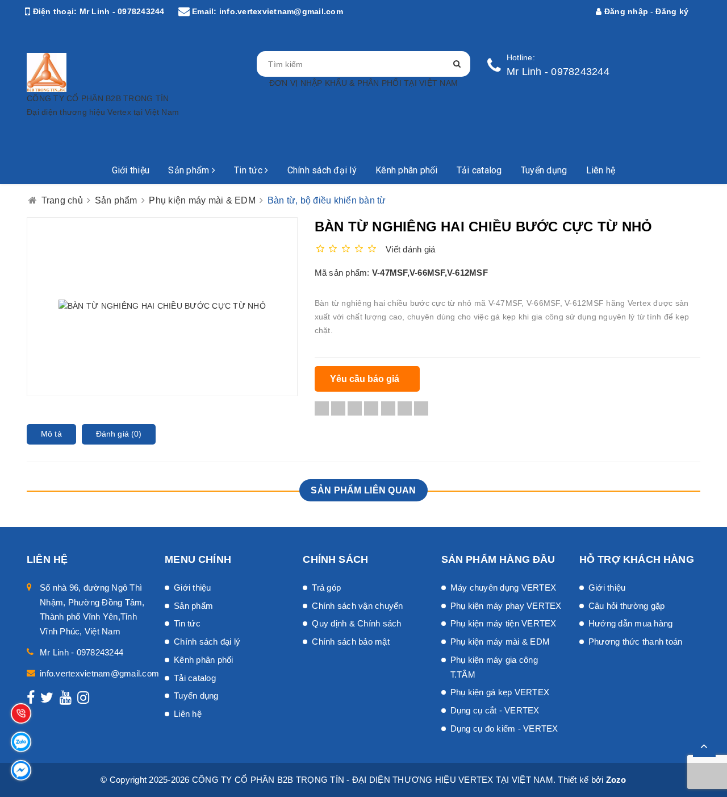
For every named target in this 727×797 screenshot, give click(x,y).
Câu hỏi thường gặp (626, 606)
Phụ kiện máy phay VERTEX (506, 606)
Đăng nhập (625, 11)
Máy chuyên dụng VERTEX (503, 587)
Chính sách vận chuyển (357, 606)
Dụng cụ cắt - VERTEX (495, 710)
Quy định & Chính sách (356, 623)
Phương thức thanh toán (635, 641)
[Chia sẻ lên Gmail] (388, 408)
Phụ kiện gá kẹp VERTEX (500, 692)
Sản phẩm (189, 170)
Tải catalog (479, 170)
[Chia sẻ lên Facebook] (322, 408)
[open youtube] (66, 699)
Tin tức (249, 170)
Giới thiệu (131, 170)
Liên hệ (601, 170)
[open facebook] (31, 699)
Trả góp (326, 587)
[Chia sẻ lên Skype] (405, 408)
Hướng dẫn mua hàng (630, 623)
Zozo (616, 779)
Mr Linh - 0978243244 (122, 11)
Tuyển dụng (544, 170)
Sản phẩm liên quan (363, 490)
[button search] (457, 64)
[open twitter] (46, 699)
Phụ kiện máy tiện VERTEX (503, 623)
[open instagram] (83, 699)
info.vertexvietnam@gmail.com (281, 11)
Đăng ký (671, 11)
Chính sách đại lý (322, 170)
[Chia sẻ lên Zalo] (421, 408)
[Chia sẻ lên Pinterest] (371, 408)
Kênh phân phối (406, 170)
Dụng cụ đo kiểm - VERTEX (504, 728)
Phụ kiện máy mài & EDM (500, 641)
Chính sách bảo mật (351, 641)
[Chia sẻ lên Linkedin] (355, 408)
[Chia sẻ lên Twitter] (338, 408)
